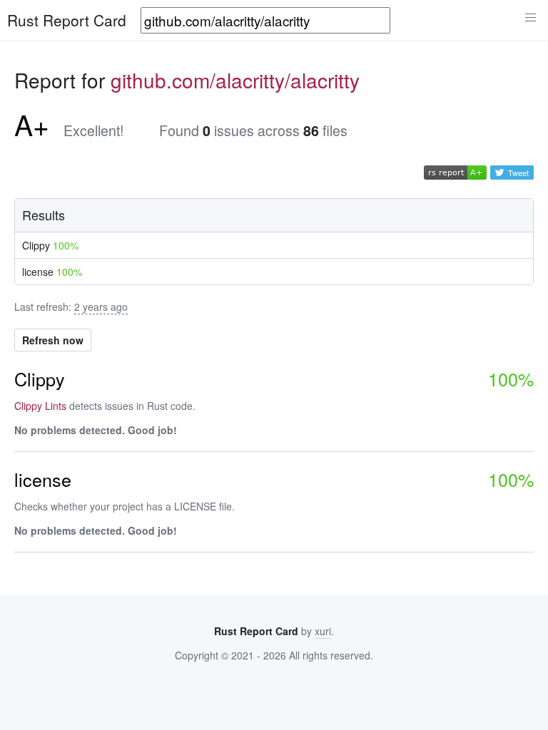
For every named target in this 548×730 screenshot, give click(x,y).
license (52, 271)
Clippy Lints (40, 406)
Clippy (50, 245)
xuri (323, 631)
